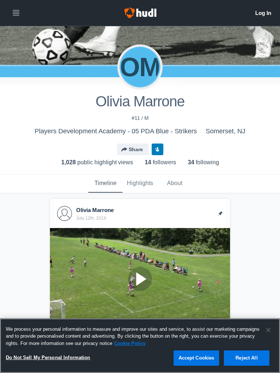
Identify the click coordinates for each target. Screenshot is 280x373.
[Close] (268, 330)
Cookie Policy (129, 343)
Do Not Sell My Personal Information (48, 357)
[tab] (105, 183)
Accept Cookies (196, 358)
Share (136, 149)
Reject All (246, 358)
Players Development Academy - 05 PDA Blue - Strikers (116, 131)
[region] (140, 345)
